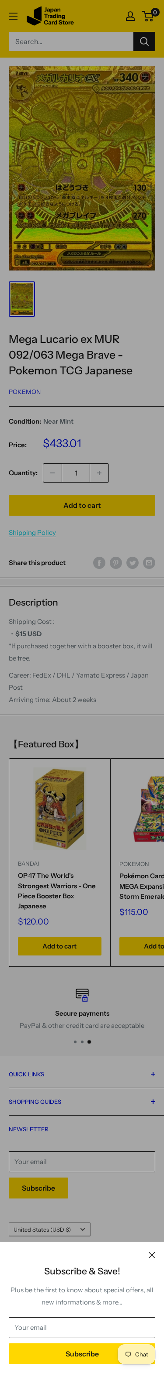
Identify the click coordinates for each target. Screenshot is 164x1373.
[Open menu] (13, 16)
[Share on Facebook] (99, 562)
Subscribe (82, 1353)
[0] (148, 16)
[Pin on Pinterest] (116, 562)
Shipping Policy (32, 532)
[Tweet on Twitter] (132, 562)
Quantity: (23, 473)
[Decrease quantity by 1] (52, 473)
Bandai (28, 863)
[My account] (130, 16)
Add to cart (82, 505)
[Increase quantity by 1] (99, 473)
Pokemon (25, 392)
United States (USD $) (42, 1229)
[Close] (152, 1255)
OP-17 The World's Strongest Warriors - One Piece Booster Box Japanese (57, 890)
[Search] (144, 41)
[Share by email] (149, 562)
